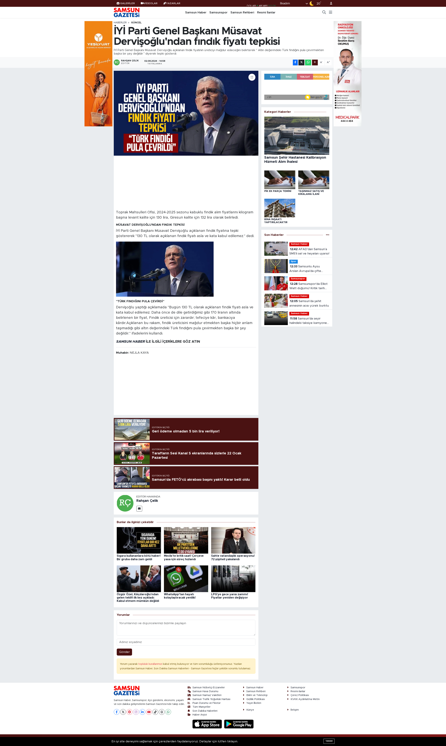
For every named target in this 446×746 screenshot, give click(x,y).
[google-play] (239, 723)
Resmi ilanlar (298, 691)
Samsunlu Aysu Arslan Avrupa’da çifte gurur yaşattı (305, 269)
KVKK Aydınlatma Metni (305, 699)
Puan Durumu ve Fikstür (207, 703)
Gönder (124, 651)
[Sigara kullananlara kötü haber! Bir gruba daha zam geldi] (139, 540)
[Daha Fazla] (315, 62)
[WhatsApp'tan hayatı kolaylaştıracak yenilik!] (186, 578)
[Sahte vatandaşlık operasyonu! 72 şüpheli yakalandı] (233, 540)
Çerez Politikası (300, 695)
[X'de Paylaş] (301, 62)
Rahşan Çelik (147, 501)
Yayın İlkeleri (253, 703)
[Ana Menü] (330, 12)
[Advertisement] (186, 182)
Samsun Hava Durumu (205, 691)
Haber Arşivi (200, 714)
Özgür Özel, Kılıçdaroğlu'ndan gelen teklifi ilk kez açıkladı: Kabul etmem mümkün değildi (138, 597)
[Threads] (162, 712)
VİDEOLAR (150, 3)
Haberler (120, 22)
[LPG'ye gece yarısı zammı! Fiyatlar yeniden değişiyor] (233, 578)
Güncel (136, 22)
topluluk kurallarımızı (150, 664)
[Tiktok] (155, 712)
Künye (250, 710)
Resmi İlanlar (266, 12)
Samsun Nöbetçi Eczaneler (209, 687)
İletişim (295, 710)
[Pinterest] (129, 712)
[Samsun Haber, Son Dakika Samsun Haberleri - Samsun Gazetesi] (127, 12)
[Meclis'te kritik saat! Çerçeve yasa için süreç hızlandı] (186, 540)
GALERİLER (127, 3)
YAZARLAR (173, 3)
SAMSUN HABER (130, 341)
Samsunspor (218, 12)
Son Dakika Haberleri (205, 711)
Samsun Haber (195, 12)
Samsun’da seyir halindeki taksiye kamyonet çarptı (308, 321)
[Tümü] (327, 234)
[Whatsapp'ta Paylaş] (308, 62)
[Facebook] (117, 712)
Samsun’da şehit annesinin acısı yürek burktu (309, 303)
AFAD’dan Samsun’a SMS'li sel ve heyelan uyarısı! (309, 251)
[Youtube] (149, 712)
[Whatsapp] (168, 712)
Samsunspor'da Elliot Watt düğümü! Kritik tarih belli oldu (308, 286)
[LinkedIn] (142, 712)
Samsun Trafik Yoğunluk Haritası (211, 699)
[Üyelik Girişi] (329, 3)
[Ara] (324, 12)
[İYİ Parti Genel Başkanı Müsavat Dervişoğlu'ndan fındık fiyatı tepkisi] (186, 113)
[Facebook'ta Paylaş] (295, 62)
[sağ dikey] (348, 73)
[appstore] (208, 723)
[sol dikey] (98, 73)
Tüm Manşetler (201, 707)
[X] (123, 712)
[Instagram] (136, 712)
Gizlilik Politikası (255, 699)
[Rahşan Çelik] (125, 502)
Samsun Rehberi (242, 12)
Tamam (329, 741)
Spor (293, 261)
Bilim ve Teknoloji (256, 695)
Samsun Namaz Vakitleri (207, 695)
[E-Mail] (139, 509)
